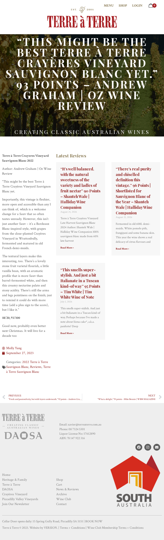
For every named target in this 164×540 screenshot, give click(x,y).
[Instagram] (147, 447)
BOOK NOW (93, 521)
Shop (123, 5)
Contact (61, 504)
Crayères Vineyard (14, 494)
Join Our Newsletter (15, 504)
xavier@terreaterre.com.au (84, 424)
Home (6, 475)
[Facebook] (138, 447)
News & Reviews (67, 489)
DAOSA (7, 489)
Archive (61, 494)
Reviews (35, 367)
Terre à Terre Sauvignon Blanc (28, 369)
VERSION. (51, 528)
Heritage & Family (14, 480)
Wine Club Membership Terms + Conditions (115, 528)
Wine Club (63, 499)
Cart (59, 484)
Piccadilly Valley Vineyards (20, 499)
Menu (109, 5)
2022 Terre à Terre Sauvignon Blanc (27, 364)
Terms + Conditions (72, 528)
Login (137, 5)
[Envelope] (156, 447)
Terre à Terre (11, 484)
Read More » (67, 247)
